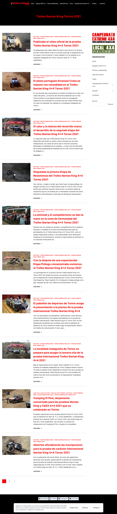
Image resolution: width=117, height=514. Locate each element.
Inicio (32, 4)
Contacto (102, 4)
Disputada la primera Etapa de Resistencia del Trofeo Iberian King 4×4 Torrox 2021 (58, 175)
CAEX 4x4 (36, 393)
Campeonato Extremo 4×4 (100, 85)
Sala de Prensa (64, 4)
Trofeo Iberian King (46, 36)
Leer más (37, 64)
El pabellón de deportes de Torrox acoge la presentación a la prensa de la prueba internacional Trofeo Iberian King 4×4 (58, 307)
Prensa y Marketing (52, 4)
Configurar (96, 507)
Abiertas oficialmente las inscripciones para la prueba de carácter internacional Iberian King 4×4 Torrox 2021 (58, 448)
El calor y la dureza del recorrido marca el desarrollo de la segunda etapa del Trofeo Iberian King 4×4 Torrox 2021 (57, 130)
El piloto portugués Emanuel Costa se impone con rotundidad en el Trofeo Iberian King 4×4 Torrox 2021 (56, 84)
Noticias (36, 36)
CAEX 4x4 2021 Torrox (58, 393)
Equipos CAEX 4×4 (41, 4)
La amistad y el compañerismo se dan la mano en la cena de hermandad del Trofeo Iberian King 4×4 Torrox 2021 (58, 218)
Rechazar (85, 507)
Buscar (94, 101)
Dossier (95, 91)
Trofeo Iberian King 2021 (62, 36)
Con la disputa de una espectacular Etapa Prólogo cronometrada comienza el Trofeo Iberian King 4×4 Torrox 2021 (57, 264)
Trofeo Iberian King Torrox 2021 (65, 394)
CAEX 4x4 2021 (45, 393)
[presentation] (16, 42)
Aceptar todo (74, 507)
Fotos (71, 4)
